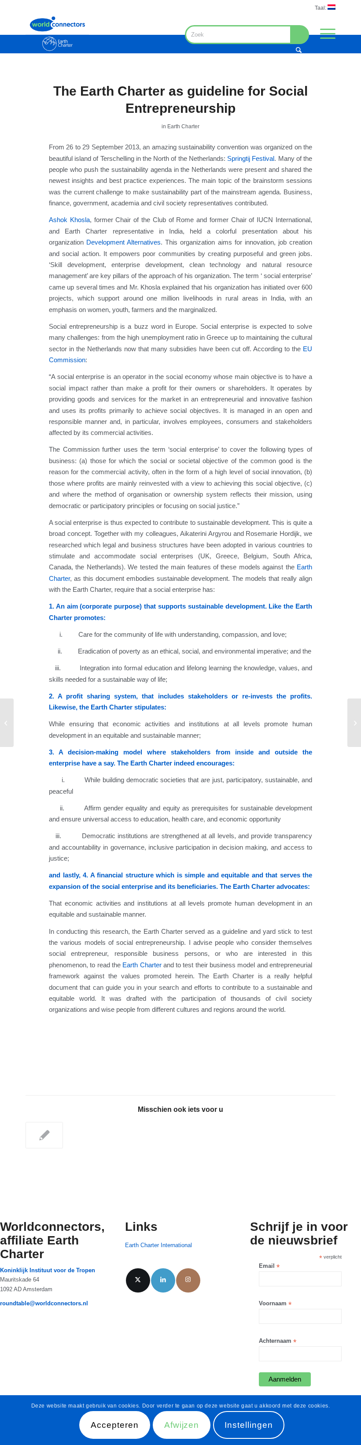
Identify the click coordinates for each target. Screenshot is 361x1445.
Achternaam (277, 1341)
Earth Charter (183, 126)
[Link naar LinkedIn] (163, 1280)
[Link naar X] (138, 1280)
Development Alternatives (123, 242)
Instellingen (249, 1425)
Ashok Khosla (69, 219)
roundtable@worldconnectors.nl (44, 1303)
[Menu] (323, 33)
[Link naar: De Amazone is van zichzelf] (44, 1135)
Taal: (321, 8)
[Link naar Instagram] (188, 1280)
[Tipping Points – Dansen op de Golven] (7, 722)
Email (269, 1266)
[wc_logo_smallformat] (57, 33)
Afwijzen (181, 1425)
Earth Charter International (158, 1245)
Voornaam (275, 1304)
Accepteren (115, 1425)
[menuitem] (322, 7)
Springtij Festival (250, 158)
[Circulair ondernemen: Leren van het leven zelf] (354, 722)
